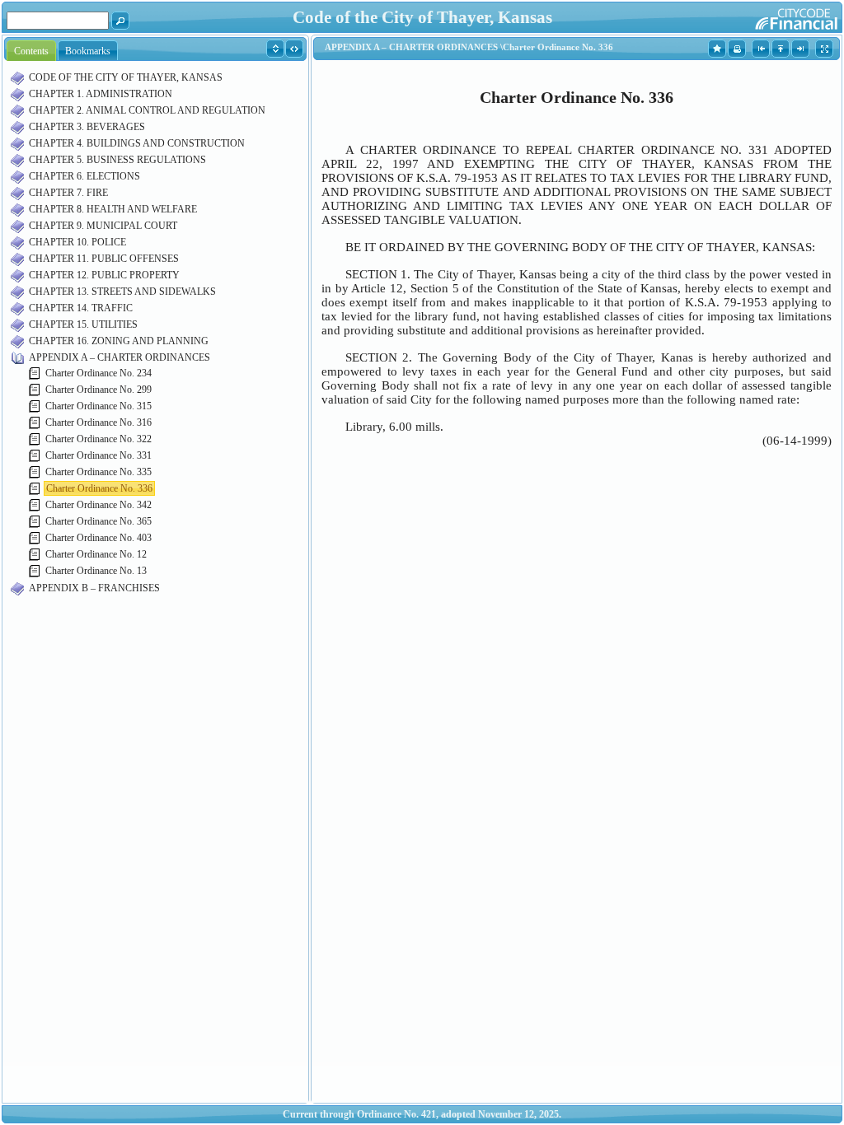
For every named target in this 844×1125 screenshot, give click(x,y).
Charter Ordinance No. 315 (98, 406)
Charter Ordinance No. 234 (98, 373)
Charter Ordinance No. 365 (98, 521)
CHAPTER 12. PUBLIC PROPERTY (104, 275)
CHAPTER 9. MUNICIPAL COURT (103, 225)
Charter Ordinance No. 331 (98, 455)
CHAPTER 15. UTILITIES (83, 324)
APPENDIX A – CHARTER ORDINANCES (119, 357)
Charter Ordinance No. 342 (98, 505)
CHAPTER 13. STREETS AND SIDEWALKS (122, 291)
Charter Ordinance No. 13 (96, 571)
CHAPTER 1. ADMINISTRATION (100, 94)
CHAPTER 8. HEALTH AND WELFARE (113, 209)
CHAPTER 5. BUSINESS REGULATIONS (117, 160)
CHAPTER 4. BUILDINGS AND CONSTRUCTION (137, 143)
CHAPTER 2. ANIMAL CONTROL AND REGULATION (147, 110)
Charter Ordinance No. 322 (98, 439)
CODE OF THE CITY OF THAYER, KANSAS (126, 77)
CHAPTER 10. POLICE (77, 242)
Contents (31, 51)
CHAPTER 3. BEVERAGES (87, 127)
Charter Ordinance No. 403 (98, 538)
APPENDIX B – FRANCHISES (94, 588)
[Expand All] (275, 48)
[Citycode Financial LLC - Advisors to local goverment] (764, 16)
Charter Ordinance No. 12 (96, 554)
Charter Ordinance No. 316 (98, 422)
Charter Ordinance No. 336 (99, 488)
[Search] (120, 20)
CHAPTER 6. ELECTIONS (84, 176)
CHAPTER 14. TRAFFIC (81, 308)
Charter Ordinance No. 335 (98, 472)
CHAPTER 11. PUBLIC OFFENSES (104, 258)
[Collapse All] (294, 48)
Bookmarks (87, 51)
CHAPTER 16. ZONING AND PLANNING (119, 341)
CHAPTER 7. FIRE (68, 192)
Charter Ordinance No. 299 (98, 389)
